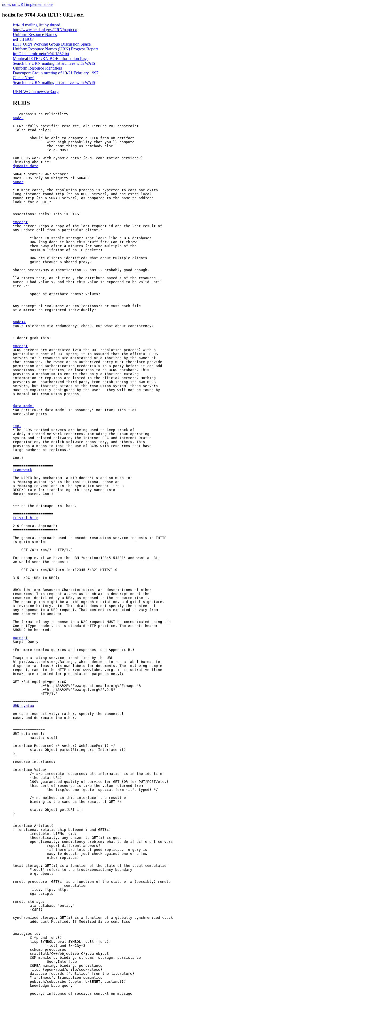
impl (17, 426)
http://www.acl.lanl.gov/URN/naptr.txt (45, 29)
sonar (18, 182)
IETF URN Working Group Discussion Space (52, 44)
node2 (18, 118)
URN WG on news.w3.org (36, 91)
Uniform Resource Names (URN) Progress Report (55, 49)
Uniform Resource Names (35, 34)
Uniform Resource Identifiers (37, 68)
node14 (19, 322)
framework (22, 470)
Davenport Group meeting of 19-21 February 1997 (55, 73)
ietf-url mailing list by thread (36, 25)
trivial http (25, 518)
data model (23, 406)
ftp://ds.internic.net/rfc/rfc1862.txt (41, 53)
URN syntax (23, 706)
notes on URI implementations (27, 4)
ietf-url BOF (23, 39)
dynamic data (25, 166)
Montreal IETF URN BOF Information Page (50, 58)
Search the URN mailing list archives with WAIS (54, 63)
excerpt (20, 222)
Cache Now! (23, 77)
